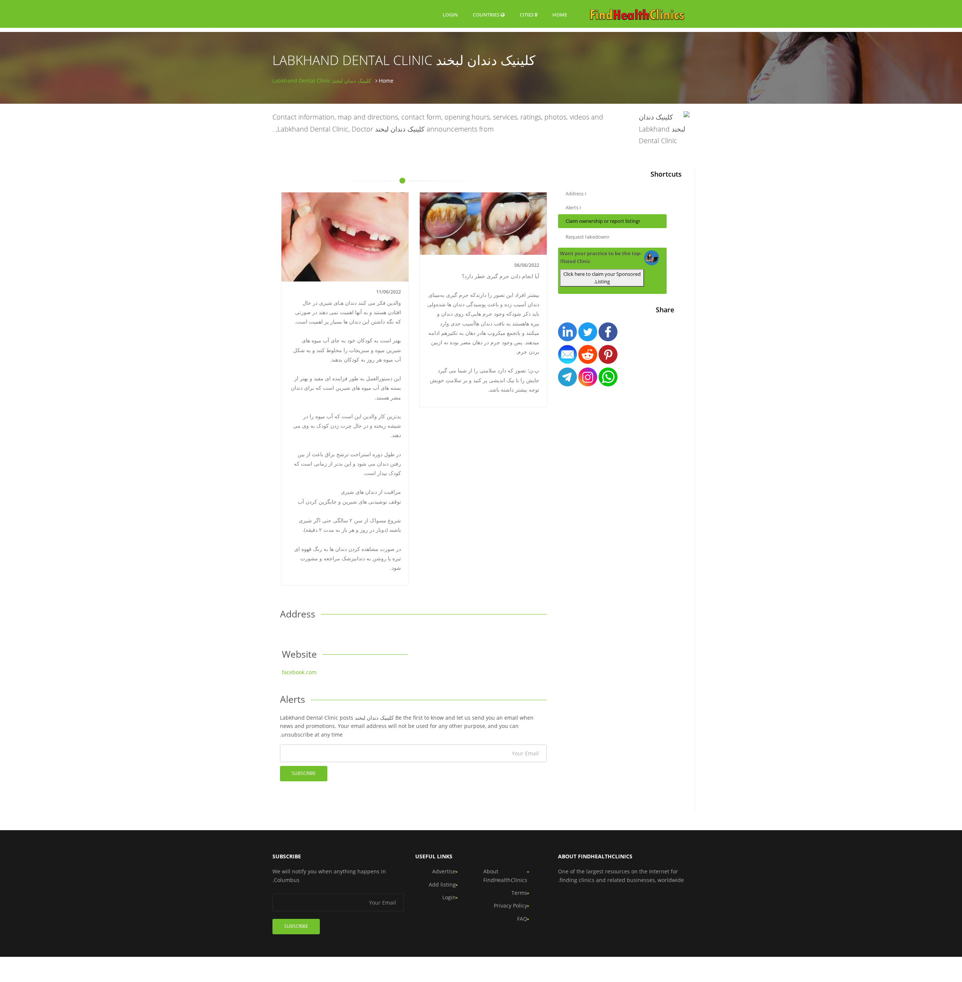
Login (450, 14)
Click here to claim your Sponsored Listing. (602, 278)
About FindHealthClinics (505, 875)
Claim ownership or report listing (602, 221)
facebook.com (299, 672)
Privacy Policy (510, 905)
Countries (487, 14)
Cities (527, 14)
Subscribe (304, 773)
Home (559, 14)
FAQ (522, 918)
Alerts (572, 207)
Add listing (442, 884)
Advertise (444, 871)
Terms (519, 892)
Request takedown (587, 236)
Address (575, 193)
